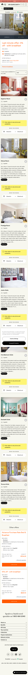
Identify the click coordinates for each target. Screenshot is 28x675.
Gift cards (19, 663)
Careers (14, 663)
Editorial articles (5, 637)
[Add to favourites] (3, 29)
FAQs (5, 663)
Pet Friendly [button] (25, 99)
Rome (6, 26)
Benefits (3, 625)
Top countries (4, 630)
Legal (2, 663)
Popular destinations (6, 635)
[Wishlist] (21, 4)
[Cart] (23, 4)
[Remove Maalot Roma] (12, 9)
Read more (4, 179)
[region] (14, 337)
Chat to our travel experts (21, 672)
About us (3, 622)
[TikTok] (19, 654)
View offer (14, 564)
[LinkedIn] (16, 654)
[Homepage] (14, 4)
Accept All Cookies (14, 343)
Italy (10, 26)
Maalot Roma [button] (7, 8)
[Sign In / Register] (2, 4)
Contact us (4, 640)
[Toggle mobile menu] (26, 4)
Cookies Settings (14, 338)
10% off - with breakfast (11, 572)
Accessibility (24, 663)
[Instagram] (8, 654)
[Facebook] (12, 654)
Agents (10, 663)
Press (8, 663)
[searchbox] (20, 8)
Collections (4, 632)
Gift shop (3, 627)
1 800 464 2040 (19, 616)
